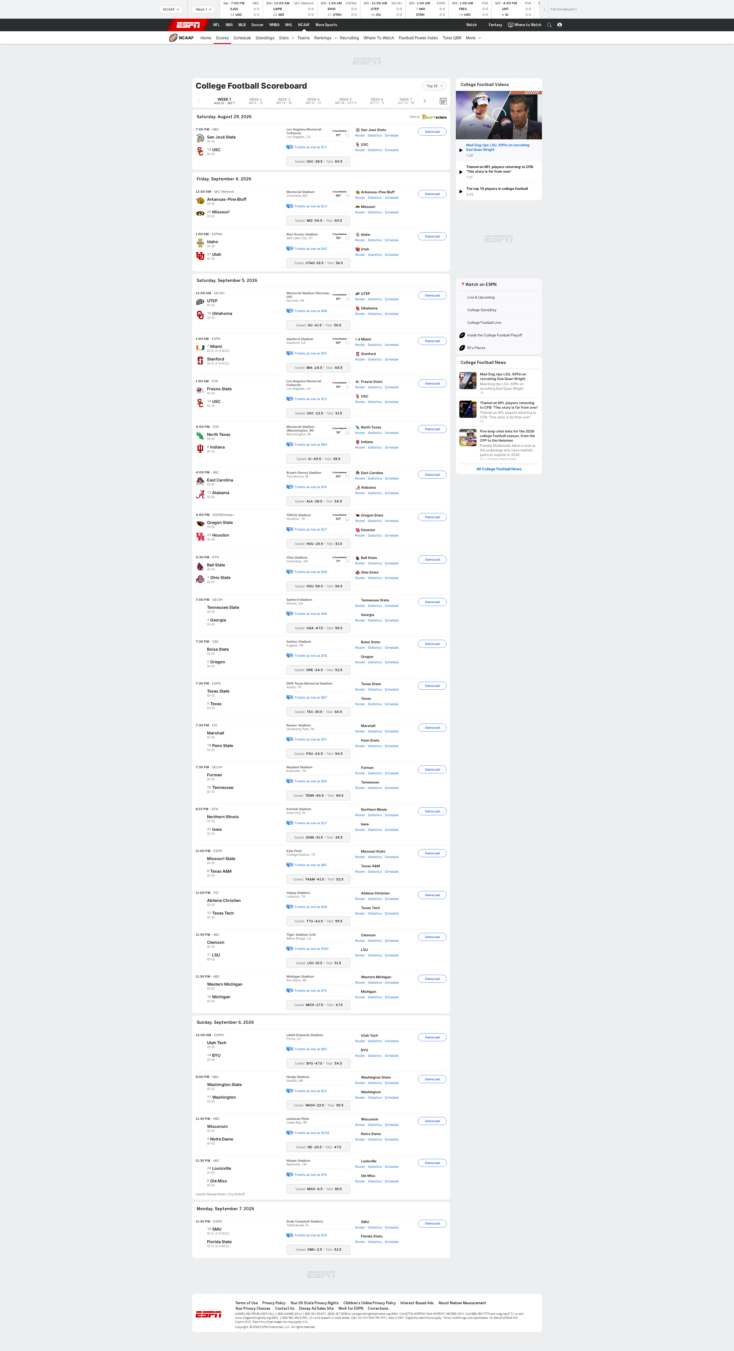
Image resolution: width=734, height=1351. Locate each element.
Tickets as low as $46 (310, 614)
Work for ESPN (350, 1309)
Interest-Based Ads (417, 1303)
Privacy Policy (274, 1303)
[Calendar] (439, 101)
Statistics (375, 135)
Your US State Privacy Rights (314, 1303)
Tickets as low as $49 (310, 311)
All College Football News (499, 469)
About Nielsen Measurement (462, 1303)
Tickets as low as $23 (310, 206)
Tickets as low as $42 (310, 249)
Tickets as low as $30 (310, 1235)
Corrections (378, 1309)
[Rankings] (336, 37)
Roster (360, 135)
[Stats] (293, 37)
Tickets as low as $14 (310, 487)
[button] (549, 25)
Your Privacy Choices (252, 1309)
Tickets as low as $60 (310, 781)
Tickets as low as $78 (310, 656)
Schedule (392, 135)
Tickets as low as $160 (311, 949)
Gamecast (432, 132)
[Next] (544, 9)
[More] (480, 37)
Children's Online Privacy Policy (369, 1303)
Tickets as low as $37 (310, 823)
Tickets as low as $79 (310, 1175)
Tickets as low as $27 (310, 529)
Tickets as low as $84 (310, 444)
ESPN (188, 25)
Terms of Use (246, 1303)
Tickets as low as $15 (310, 353)
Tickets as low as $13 (310, 147)
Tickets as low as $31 (310, 739)
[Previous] (199, 101)
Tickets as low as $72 (310, 1091)
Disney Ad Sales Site (316, 1309)
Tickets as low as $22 (310, 399)
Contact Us (284, 1309)
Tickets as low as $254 (311, 1133)
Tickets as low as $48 (310, 907)
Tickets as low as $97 (310, 697)
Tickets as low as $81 (310, 865)
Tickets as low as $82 (310, 1049)
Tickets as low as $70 (310, 991)
